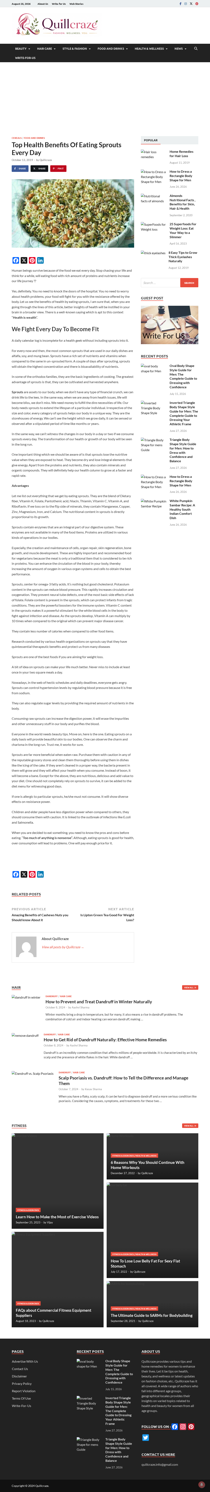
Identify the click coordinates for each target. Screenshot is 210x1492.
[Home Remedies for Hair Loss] (154, 152)
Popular (151, 140)
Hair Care (44, 48)
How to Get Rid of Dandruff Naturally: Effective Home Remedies (105, 1039)
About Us (43, 3)
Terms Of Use (21, 1398)
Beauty (20, 48)
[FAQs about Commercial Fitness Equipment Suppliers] (58, 1279)
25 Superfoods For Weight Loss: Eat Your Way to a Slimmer (183, 230)
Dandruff (52, 996)
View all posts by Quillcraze (63, 947)
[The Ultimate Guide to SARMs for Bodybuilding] (153, 1304)
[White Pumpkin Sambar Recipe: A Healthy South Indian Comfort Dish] (154, 501)
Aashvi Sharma (80, 1007)
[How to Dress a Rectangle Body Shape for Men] (154, 172)
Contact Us (20, 1369)
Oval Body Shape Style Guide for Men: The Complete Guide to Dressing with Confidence (183, 376)
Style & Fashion (75, 48)
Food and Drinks (111, 48)
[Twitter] (191, 3)
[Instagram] (185, 3)
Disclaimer (19, 1376)
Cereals (17, 137)
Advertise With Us (25, 1361)
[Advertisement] (105, 99)
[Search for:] (169, 282)
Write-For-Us (25, 58)
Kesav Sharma (93, 1089)
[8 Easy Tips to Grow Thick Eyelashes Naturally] (153, 253)
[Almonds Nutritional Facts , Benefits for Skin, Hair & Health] (154, 196)
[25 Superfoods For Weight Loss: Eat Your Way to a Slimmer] (154, 224)
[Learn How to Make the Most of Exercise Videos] (58, 1181)
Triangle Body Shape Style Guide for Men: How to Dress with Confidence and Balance (183, 450)
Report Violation (23, 1391)
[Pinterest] (196, 3)
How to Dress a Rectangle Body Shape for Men (181, 175)
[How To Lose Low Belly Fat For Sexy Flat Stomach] (153, 1230)
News (179, 48)
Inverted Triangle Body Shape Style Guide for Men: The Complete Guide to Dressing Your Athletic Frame (184, 413)
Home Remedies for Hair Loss (181, 153)
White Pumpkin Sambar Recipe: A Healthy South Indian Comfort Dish (182, 509)
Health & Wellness (149, 48)
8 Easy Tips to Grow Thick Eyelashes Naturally (183, 257)
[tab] (151, 140)
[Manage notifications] (201, 1484)
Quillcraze (46, 160)
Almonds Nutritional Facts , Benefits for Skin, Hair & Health (182, 202)
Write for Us (59, 3)
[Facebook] (181, 3)
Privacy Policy (22, 1383)
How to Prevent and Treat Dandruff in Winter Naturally (99, 1001)
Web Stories (76, 3)
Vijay (50, 1222)
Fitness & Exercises (28, 1210)
